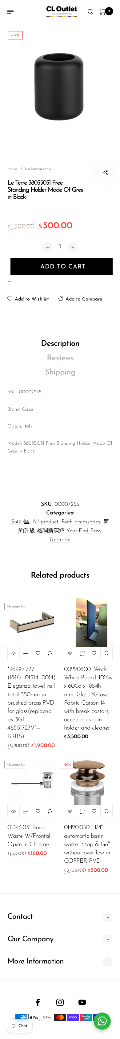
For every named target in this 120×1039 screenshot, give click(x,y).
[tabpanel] (60, 83)
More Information (35, 961)
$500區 (20, 522)
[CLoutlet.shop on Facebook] (38, 1002)
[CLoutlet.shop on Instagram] (60, 1002)
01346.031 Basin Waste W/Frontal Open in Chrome (28, 835)
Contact (20, 917)
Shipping (60, 372)
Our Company (30, 939)
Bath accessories (81, 522)
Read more (25, 653)
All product (45, 522)
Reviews (60, 358)
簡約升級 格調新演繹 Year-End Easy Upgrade (63, 531)
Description (60, 344)
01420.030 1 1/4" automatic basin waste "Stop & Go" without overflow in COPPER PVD (87, 844)
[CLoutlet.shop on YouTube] (82, 1002)
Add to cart (82, 653)
